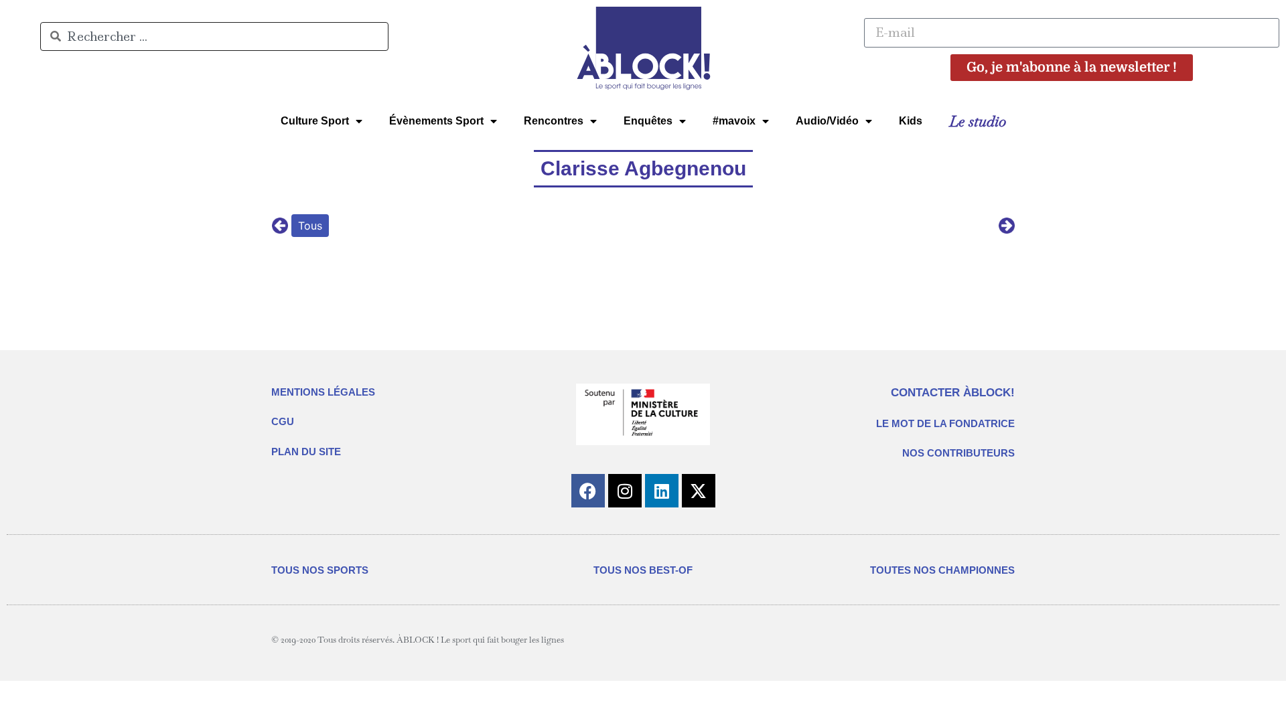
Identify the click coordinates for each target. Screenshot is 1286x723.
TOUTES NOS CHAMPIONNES (942, 570)
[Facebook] (588, 490)
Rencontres (553, 121)
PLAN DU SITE (306, 451)
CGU (282, 421)
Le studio (977, 121)
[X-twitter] (698, 490)
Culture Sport (315, 121)
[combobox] (214, 36)
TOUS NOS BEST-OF (643, 570)
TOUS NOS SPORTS (319, 570)
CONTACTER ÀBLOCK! (953, 392)
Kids (910, 121)
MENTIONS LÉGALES (323, 392)
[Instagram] (625, 490)
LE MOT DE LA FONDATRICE (945, 423)
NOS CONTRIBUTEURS (958, 453)
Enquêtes (648, 121)
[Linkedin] (661, 490)
